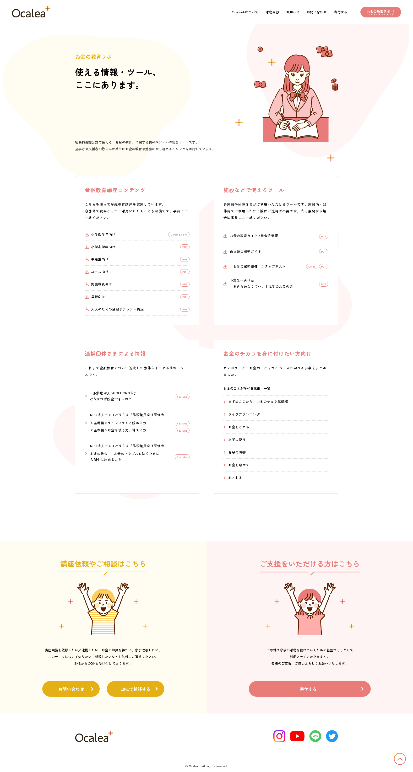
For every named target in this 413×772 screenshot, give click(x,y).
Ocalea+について (245, 12)
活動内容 (272, 12)
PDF (323, 266)
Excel (311, 266)
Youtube (182, 423)
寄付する (340, 12)
